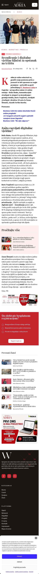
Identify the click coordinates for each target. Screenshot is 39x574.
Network (5, 513)
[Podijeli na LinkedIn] (30, 69)
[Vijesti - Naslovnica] (20, 5)
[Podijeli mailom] (36, 69)
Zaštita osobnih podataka (21, 572)
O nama (4, 521)
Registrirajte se (16, 341)
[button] (36, 538)
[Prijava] (34, 5)
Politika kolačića (10, 572)
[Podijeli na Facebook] (27, 69)
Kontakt (31, 572)
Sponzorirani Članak (7, 69)
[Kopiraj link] (33, 69)
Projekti (4, 518)
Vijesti (4, 510)
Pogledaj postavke (19, 567)
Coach (4, 492)
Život (3, 498)
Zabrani (19, 562)
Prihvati (19, 556)
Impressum (5, 526)
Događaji (5, 516)
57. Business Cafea (27, 87)
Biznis (19, 12)
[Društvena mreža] (4, 476)
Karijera (4, 495)
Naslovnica (6, 12)
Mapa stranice (6, 529)
